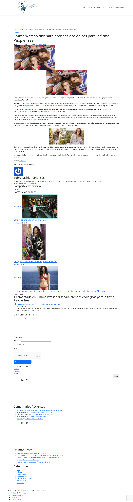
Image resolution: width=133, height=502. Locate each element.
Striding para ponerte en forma (30, 219)
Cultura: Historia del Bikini (37, 417)
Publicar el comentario (22, 362)
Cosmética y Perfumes (24, 478)
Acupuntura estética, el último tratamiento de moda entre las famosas (41, 456)
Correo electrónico (21, 344)
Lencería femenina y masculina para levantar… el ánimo (43, 410)
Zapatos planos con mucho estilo (28, 460)
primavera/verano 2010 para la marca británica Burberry (46, 106)
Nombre (17, 340)
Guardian (22, 161)
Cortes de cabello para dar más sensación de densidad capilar (38, 458)
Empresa (20, 419)
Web (15, 348)
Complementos (22, 476)
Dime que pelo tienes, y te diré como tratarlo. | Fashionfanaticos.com (38, 304)
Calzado (110, 7)
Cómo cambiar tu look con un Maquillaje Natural (33, 462)
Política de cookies (17, 495)
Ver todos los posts (30, 183)
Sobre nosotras (16, 499)
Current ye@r (19, 366)
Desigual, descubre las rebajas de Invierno (35, 261)
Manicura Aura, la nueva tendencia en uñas (31, 453)
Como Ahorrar (119, 7)
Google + (99, 181)
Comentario (18, 338)
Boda (104, 7)
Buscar (16, 373)
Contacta (14, 497)
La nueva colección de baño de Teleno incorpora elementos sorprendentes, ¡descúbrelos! (59, 290)
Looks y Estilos (87, 7)
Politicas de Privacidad (18, 493)
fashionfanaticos (41, 44)
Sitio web (18, 183)
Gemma (19, 410)
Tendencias (97, 7)
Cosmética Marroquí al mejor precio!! (41, 412)
